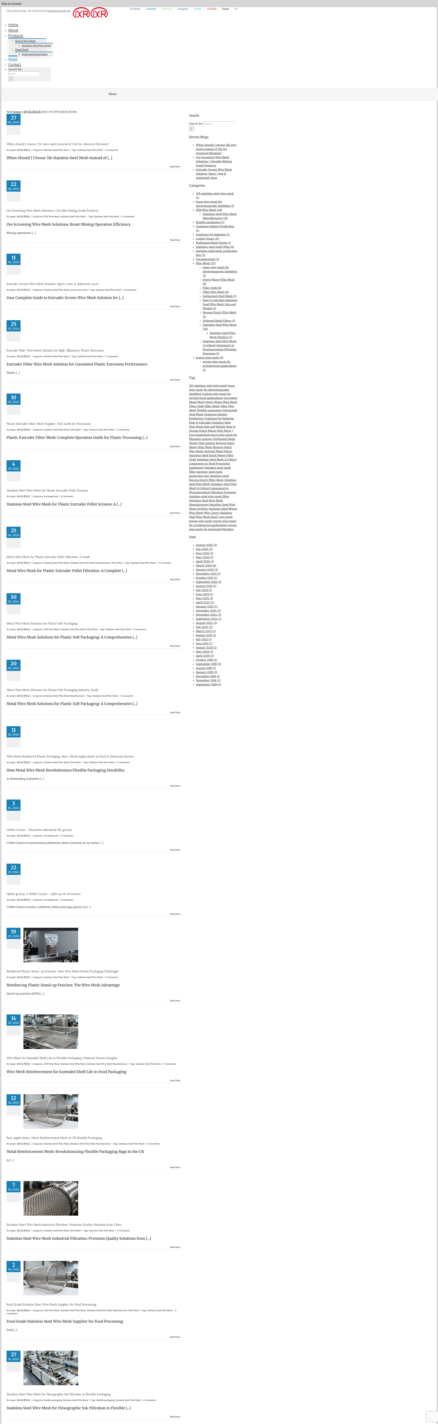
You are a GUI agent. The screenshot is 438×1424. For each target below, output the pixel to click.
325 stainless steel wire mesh (208, 385)
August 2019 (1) (206, 668)
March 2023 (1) (206, 631)
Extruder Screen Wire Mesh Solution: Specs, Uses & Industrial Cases (53, 284)
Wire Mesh (75, 429)
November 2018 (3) (208, 680)
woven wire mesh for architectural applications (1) (220, 366)
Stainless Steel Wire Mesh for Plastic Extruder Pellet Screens (47, 490)
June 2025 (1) (204, 594)
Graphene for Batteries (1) (213, 234)
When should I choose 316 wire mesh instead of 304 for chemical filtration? (58, 144)
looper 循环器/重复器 (27, 112)
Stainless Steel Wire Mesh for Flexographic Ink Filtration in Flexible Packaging (59, 1394)
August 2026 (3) (206, 545)
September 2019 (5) (208, 664)
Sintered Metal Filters (218, 451)
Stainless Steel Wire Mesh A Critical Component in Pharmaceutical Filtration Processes (213, 488)
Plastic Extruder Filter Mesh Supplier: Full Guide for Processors (49, 424)
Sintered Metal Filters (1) (219, 320)
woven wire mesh (78, 290)
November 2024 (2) (208, 614)
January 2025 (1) (206, 606)
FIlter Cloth (196, 406)
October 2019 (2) (206, 660)
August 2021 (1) (206, 635)
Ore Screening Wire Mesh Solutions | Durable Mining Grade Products (52, 210)
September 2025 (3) (208, 582)
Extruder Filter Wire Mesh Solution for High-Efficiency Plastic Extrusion (55, 350)
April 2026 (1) (205, 561)
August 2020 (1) (206, 647)
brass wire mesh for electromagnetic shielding (212, 390)
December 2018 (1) (208, 676)
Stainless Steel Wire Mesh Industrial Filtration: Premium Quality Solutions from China (64, 1225)
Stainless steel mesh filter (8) (215, 247)
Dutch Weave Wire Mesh (221, 402)
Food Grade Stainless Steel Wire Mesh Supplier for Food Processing (51, 1304)
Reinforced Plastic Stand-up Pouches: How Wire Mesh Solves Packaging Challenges (63, 971)
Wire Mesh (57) (206, 263)
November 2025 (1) (208, 573)
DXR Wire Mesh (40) (209, 210)
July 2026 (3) (204, 549)
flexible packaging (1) (210, 222)
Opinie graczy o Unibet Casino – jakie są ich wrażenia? (44, 894)
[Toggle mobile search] (5, 86)
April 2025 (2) (205, 602)
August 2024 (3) (206, 623)
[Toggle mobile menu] (2, 86)
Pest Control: (206, 443)
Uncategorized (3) (207, 259)
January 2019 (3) (206, 672)
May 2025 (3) (204, 598)
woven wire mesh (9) (209, 357)
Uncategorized (51, 496)
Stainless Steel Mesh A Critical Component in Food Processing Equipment (212, 463)
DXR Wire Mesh (51, 216)
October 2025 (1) (206, 578)
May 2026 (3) (204, 557)
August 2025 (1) (206, 586)
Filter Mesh (212, 406)
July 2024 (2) (204, 627)
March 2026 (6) (206, 565)
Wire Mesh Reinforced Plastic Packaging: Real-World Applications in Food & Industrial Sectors (70, 756)
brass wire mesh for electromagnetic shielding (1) (220, 271)
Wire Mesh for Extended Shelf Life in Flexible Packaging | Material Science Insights (62, 1058)
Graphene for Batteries (219, 418)
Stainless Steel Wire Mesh (56, 150)
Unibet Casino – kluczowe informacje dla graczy (39, 830)
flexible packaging (53, 1400)
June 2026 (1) (204, 553)
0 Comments (111, 150)
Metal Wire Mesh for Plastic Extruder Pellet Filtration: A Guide (48, 557)
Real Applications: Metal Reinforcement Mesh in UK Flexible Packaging (54, 1138)
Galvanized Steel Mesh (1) (220, 296)
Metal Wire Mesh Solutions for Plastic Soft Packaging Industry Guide (52, 690)
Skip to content (11, 3)
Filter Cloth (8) (212, 288)
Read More (175, 166)
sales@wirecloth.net (58, 10)
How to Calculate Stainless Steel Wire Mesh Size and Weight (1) (220, 304)
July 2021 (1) (204, 639)
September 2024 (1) (209, 619)
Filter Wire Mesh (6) (216, 292)
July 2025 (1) (204, 590)
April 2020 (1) (205, 655)
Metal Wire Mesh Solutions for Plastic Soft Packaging (42, 623)
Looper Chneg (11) (207, 238)
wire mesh (226, 517)
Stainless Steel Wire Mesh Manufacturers (90, 563)
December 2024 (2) (208, 610)
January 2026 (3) (207, 569)
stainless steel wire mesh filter (209, 496)
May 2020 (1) (204, 651)
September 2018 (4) (208, 684)
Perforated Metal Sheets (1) (213, 242)
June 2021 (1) (204, 643)
